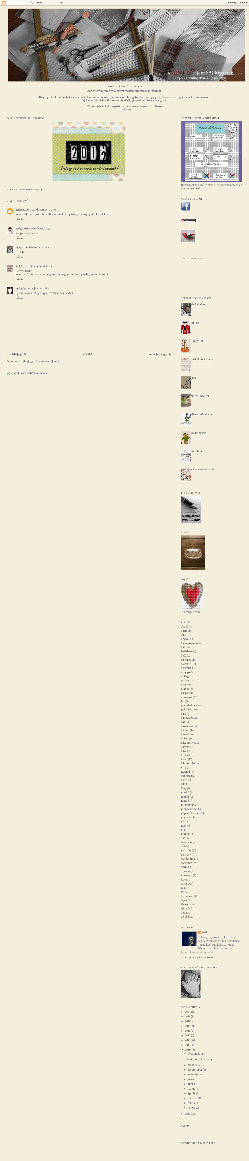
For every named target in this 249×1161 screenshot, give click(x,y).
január (192, 1107)
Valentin (186, 904)
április (192, 1093)
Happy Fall (197, 341)
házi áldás (187, 726)
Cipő (193, 377)
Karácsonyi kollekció (199, 1059)
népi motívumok (191, 813)
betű (183, 655)
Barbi (205, 932)
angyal (185, 639)
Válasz (19, 218)
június (191, 1084)
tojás (184, 900)
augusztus (194, 1074)
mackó (185, 792)
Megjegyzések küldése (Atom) (41, 361)
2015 (188, 1030)
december (194, 1053)
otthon (185, 833)
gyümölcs (187, 709)
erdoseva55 (22, 209)
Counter (186, 1125)
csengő (185, 672)
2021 (188, 1011)
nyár (184, 821)
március (193, 1098)
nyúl (183, 825)
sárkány (186, 854)
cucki (18, 228)
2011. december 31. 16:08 (37, 266)
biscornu (186, 659)
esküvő (185, 693)
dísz (183, 684)
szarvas (185, 871)
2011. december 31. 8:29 (36, 228)
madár (185, 796)
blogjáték (186, 664)
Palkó (18, 266)
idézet (184, 738)
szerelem (186, 875)
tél (182, 892)
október (192, 1065)
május (192, 1088)
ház (183, 722)
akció (184, 630)
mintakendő (188, 805)
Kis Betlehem (198, 304)
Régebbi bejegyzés (160, 354)
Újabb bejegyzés (16, 354)
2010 (188, 1113)
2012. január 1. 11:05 (39, 288)
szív (183, 879)
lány (183, 788)
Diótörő (194, 322)
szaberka (20, 288)
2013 (188, 1040)
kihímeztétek (189, 763)
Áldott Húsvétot (199, 396)
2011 (187, 1049)
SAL (183, 846)
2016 (188, 1026)
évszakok (186, 697)
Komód (185, 771)
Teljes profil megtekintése (197, 957)
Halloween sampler (202, 469)
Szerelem (196, 451)
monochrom (188, 809)
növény (185, 817)
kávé (184, 751)
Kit (182, 767)
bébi (183, 647)
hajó (183, 713)
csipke (185, 680)
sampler (186, 850)
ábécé (184, 626)
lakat (184, 784)
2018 (188, 1016)
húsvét (185, 734)
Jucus (18, 247)
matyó (185, 800)
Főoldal (87, 354)
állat (183, 634)
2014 (188, 1035)
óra (183, 829)
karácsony (187, 742)
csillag (185, 676)
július (191, 1079)
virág (184, 908)
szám (184, 867)
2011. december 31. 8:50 (36, 247)
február (192, 1102)
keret (184, 759)
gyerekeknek (189, 705)
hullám (185, 730)
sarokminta (188, 858)
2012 (188, 1045)
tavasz (185, 883)
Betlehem (187, 651)
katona (185, 747)
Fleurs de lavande (201, 414)
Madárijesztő (198, 433)
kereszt (185, 755)
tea (183, 887)
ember (185, 688)
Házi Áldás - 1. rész (201, 359)
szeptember (195, 1069)
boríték (185, 668)
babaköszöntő (189, 643)
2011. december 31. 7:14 (43, 209)
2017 (187, 1021)
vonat (184, 912)
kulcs (184, 780)
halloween (187, 717)
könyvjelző (187, 776)
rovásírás (186, 842)
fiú (182, 701)
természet (187, 896)
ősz (183, 838)
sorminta (186, 863)
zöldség (185, 916)
